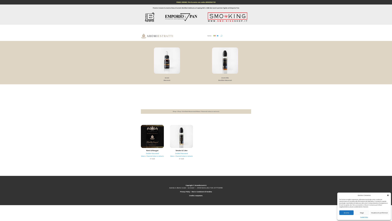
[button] (388, 195)
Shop (174, 111)
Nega (362, 213)
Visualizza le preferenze (379, 213)
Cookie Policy (364, 217)
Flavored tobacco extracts (155, 156)
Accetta (346, 213)
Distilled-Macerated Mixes (191, 111)
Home (209, 36)
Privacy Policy (185, 192)
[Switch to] (214, 36)
